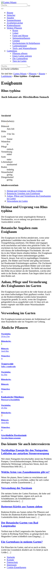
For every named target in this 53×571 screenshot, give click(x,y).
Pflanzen (32, 73)
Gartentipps (12, 51)
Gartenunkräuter (19, 46)
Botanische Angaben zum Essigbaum (23, 193)
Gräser (15, 33)
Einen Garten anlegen (22, 56)
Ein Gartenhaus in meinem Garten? (22, 541)
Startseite (11, 557)
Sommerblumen (14, 20)
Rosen (15, 30)
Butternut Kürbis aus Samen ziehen (21, 506)
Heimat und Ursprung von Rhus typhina (25, 191)
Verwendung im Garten (17, 201)
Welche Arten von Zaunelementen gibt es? (25, 472)
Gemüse (16, 40)
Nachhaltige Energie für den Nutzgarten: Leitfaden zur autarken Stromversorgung (25, 452)
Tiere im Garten (19, 61)
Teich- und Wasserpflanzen (24, 48)
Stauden (10, 18)
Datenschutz (12, 562)
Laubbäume (6, 76)
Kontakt (10, 560)
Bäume (10, 12)
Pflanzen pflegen (19, 53)
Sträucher (11, 15)
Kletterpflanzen (13, 25)
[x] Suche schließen (10, 69)
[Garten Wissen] (8, 2)
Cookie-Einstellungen (16, 567)
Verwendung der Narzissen (16, 488)
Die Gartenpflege (20, 58)
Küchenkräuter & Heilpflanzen (26, 43)
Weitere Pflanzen (14, 28)
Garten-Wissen (19, 73)
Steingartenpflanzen (21, 38)
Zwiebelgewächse (15, 23)
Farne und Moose (20, 35)
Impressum (12, 565)
